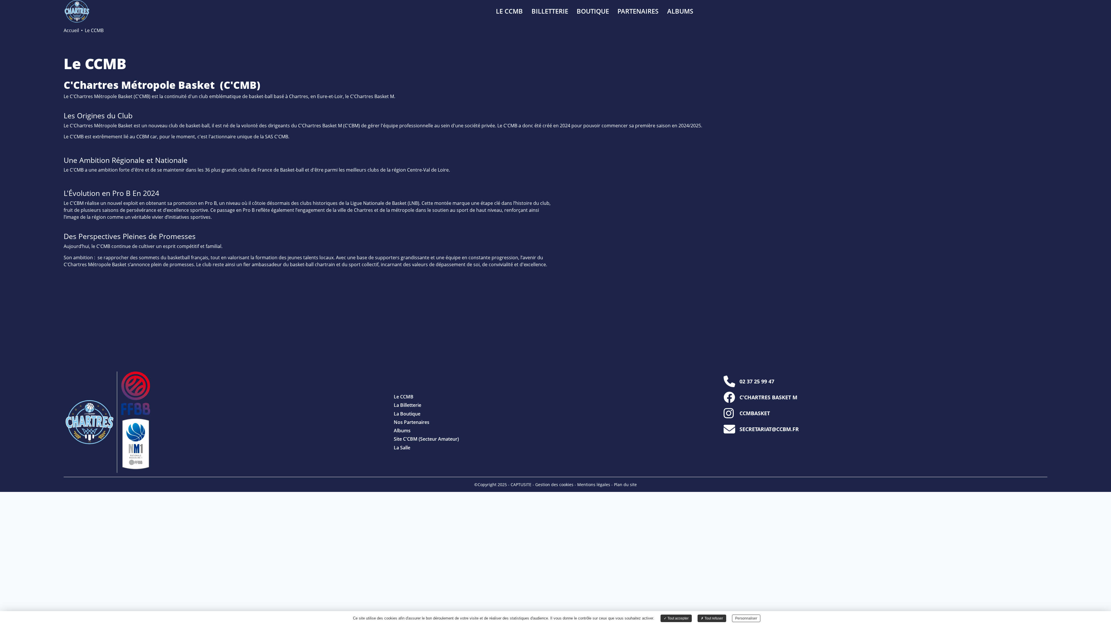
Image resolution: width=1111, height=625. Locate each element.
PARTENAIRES (637, 11)
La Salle (402, 447)
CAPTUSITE (521, 484)
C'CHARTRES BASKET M (768, 397)
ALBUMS (680, 11)
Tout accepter (678, 618)
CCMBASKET (755, 413)
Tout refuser (713, 618)
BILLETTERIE (549, 11)
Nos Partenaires (411, 422)
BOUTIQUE (593, 11)
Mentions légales (593, 484)
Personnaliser (746, 618)
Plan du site (625, 484)
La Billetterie (407, 405)
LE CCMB (509, 11)
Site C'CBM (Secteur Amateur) (426, 439)
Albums (402, 430)
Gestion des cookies (554, 484)
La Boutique (407, 414)
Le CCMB (403, 397)
